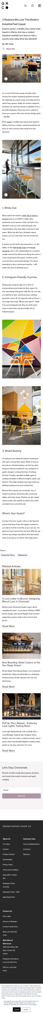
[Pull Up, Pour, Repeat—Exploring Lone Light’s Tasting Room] (21, 706)
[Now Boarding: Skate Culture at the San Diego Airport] (21, 646)
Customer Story (7, 555)
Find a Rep (7, 916)
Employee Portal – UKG (11, 892)
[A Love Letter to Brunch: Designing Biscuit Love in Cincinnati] (21, 582)
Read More (8, 626)
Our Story (6, 844)
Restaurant (22, 555)
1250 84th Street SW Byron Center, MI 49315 (10, 947)
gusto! (9, 122)
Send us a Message (10, 921)
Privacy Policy (8, 865)
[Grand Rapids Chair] (5, 5)
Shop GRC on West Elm (10, 876)
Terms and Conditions (10, 870)
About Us (6, 839)
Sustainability (7, 860)
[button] (39, 5)
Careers (6, 849)
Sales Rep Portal (9, 897)
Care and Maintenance (31, 844)
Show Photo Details (5, 78)
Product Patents (8, 854)
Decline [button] (26, 1009)
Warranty (26, 854)
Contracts (26, 849)
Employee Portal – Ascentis (9, 885)
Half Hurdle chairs (20, 248)
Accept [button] (17, 1009)
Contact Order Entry (10, 927)
